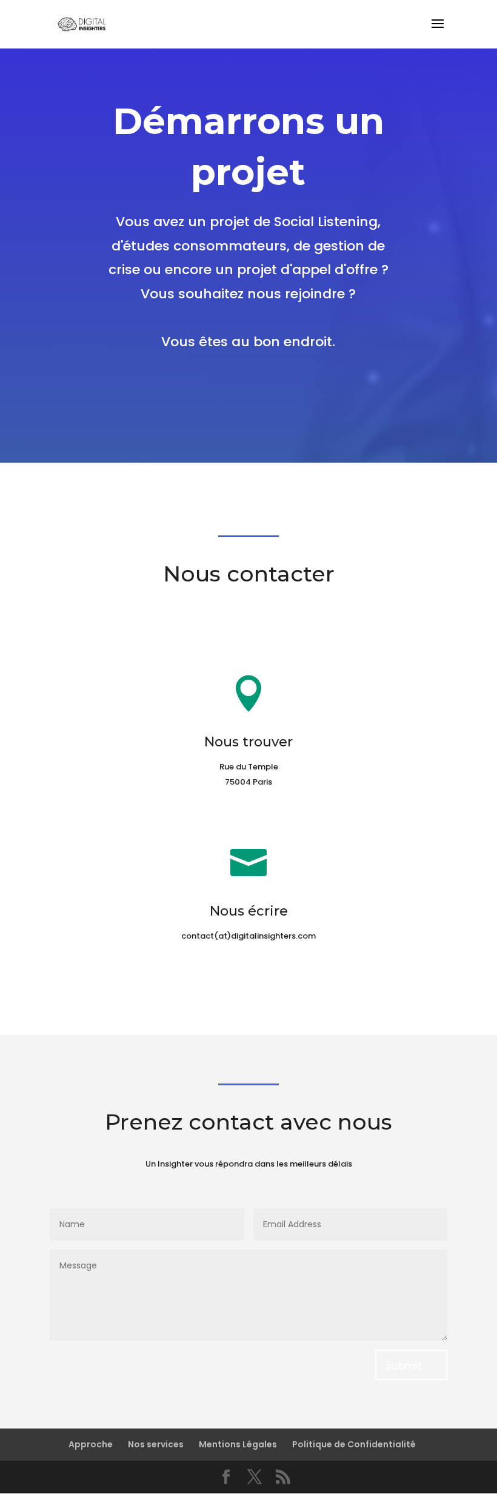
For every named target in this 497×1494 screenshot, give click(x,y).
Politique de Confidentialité (354, 1444)
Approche (90, 1444)
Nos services (156, 1444)
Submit (403, 1365)
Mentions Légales (238, 1444)
